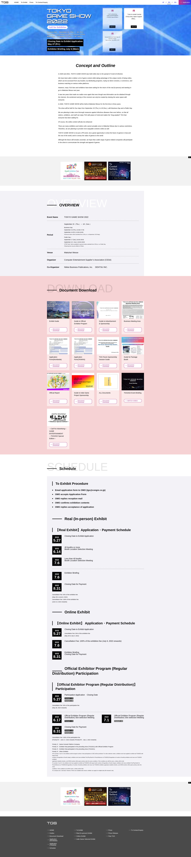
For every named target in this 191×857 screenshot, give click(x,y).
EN (169, 2)
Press (31, 2)
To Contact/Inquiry (42, 2)
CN (175, 2)
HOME (16, 2)
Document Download (56, 329)
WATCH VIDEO (132, 401)
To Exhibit (24, 2)
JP (163, 2)
